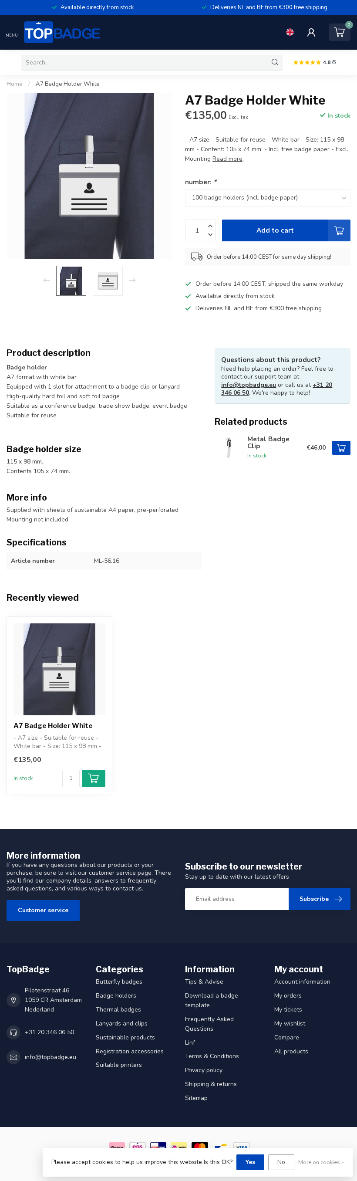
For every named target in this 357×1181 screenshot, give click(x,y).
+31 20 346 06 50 (49, 1032)
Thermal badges (118, 1009)
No (281, 1162)
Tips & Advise (204, 982)
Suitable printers (119, 1065)
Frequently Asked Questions (209, 1024)
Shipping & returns (211, 1084)
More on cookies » (321, 1162)
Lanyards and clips (122, 1023)
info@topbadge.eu (248, 385)
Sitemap (196, 1098)
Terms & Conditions (212, 1056)
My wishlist (289, 1023)
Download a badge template (211, 1000)
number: (200, 181)
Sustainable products (125, 1037)
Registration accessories (130, 1051)
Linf (190, 1043)
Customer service (43, 910)
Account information (302, 982)
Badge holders (116, 995)
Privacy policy (203, 1070)
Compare (286, 1037)
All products (291, 1051)
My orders (288, 995)
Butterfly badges (119, 982)
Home (15, 84)
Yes (250, 1162)
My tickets (288, 1009)
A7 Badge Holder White (68, 84)
